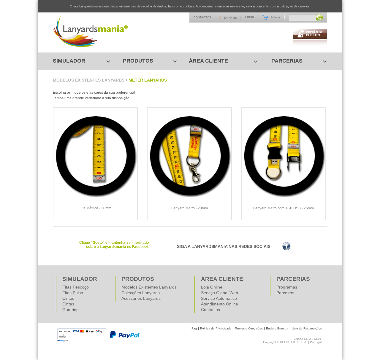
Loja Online (211, 287)
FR (230, 17)
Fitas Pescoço (75, 287)
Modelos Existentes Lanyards (88, 80)
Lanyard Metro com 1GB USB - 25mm (283, 208)
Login (249, 17)
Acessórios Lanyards (141, 298)
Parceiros (285, 292)
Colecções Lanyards (140, 292)
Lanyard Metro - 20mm (189, 208)
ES (235, 17)
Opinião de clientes (314, 34)
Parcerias (287, 61)
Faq (194, 328)
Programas (286, 287)
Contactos (202, 17)
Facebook (286, 246)
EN (226, 17)
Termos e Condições (249, 328)
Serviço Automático (219, 298)
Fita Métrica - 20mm (95, 208)
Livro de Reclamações (307, 328)
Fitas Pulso (72, 292)
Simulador (69, 61)
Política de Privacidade (216, 328)
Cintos (68, 298)
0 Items (276, 17)
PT (221, 17)
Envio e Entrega (277, 328)
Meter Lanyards (148, 80)
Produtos (138, 61)
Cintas (68, 304)
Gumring (70, 309)
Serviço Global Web (219, 292)
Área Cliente (208, 61)
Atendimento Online (219, 304)
